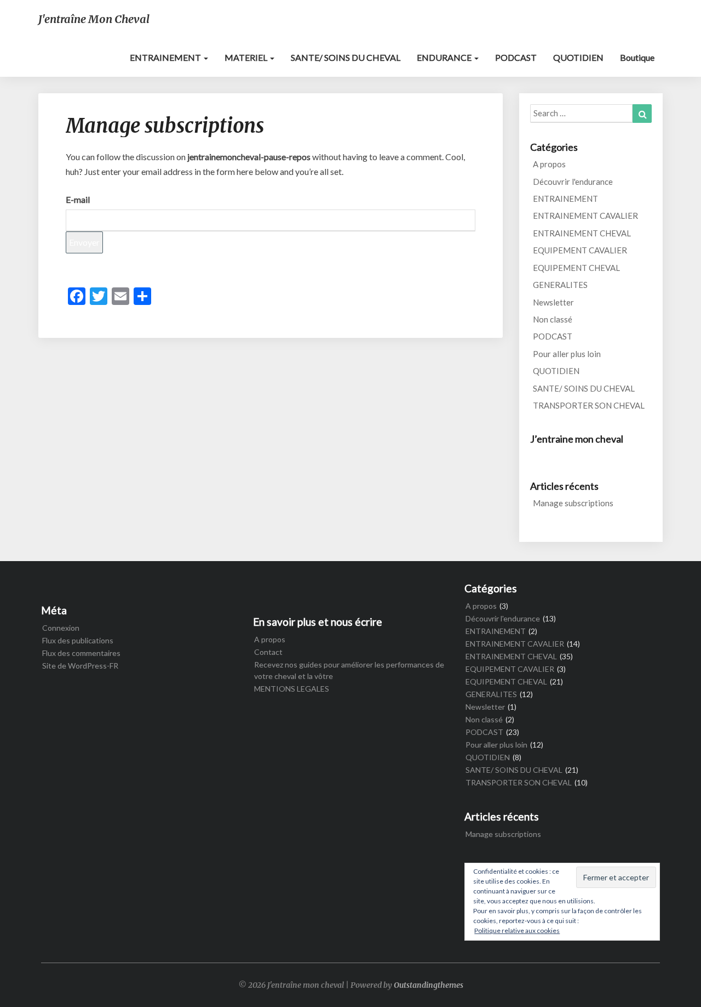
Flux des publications (77, 640)
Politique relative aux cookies (517, 930)
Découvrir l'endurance (573, 181)
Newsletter (553, 302)
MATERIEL (247, 57)
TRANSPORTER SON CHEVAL (589, 405)
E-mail (78, 199)
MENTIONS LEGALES (291, 688)
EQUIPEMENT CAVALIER (580, 250)
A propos (549, 164)
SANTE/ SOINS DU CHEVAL (345, 57)
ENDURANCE (445, 57)
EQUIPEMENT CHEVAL (576, 268)
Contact (268, 652)
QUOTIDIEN (578, 57)
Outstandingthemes (428, 985)
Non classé (552, 319)
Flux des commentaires (81, 653)
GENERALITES (560, 285)
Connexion (60, 627)
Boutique (637, 57)
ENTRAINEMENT (166, 57)
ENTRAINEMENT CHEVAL (582, 233)
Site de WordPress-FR (80, 665)
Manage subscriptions (573, 503)
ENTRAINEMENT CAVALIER (585, 215)
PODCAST (516, 57)
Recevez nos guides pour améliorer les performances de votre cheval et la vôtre (349, 670)
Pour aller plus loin (567, 354)
